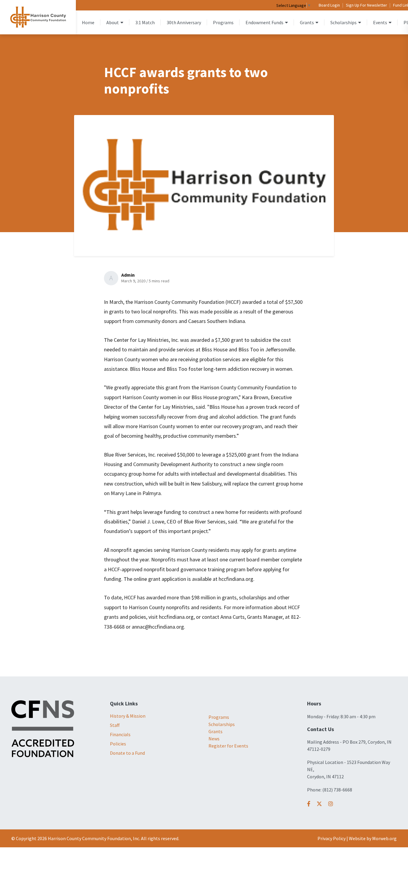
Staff (114, 725)
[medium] (308, 804)
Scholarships (221, 724)
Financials (120, 734)
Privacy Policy (331, 838)
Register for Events (228, 746)
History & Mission (127, 716)
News (214, 739)
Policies (118, 744)
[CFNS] (42, 728)
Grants (215, 731)
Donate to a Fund (127, 753)
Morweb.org (384, 838)
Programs (218, 717)
